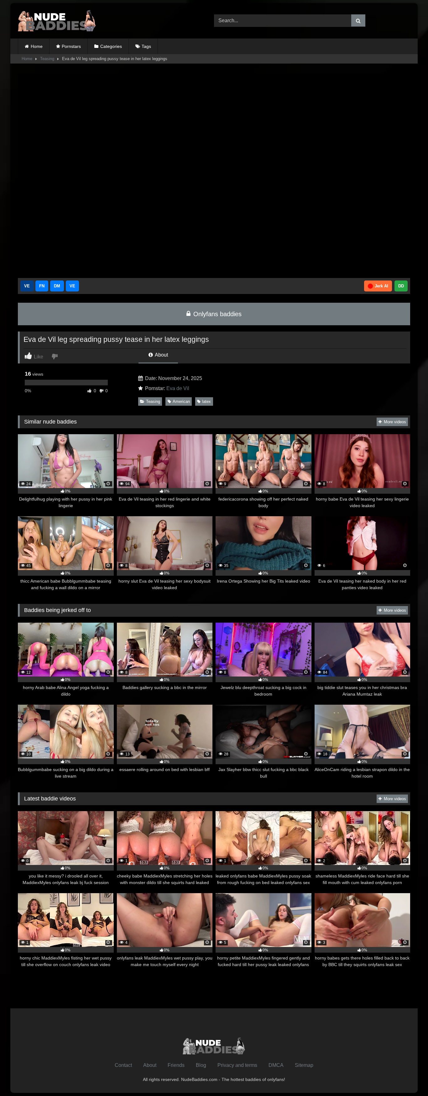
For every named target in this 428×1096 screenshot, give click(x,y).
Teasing (47, 58)
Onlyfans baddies (216, 314)
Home (37, 46)
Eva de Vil (177, 388)
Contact (123, 1065)
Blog (201, 1065)
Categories (111, 46)
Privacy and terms (237, 1065)
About (161, 355)
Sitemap (304, 1065)
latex (206, 401)
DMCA (276, 1065)
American (181, 401)
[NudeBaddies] (57, 20)
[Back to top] (408, 1077)
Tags (146, 46)
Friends (176, 1065)
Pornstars (71, 46)
